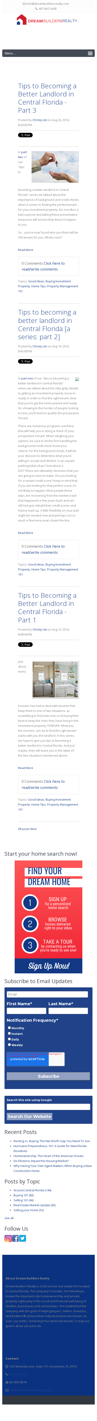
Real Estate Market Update (34, 1205)
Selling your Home (29, 1210)
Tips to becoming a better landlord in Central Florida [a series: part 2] (47, 324)
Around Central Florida (32, 1190)
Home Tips (38, 286)
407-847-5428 (17, 1374)
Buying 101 (24, 1195)
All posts (24, 829)
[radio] (47, 1028)
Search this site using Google (29, 1100)
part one (27, 378)
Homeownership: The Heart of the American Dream (48, 1156)
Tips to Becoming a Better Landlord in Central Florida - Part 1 (47, 607)
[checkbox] (47, 1036)
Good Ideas (36, 281)
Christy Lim (39, 120)
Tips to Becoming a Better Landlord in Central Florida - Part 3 (47, 98)
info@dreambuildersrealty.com (30, 1390)
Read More (25, 250)
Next (33, 829)
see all (9, 1218)
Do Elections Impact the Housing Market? (41, 1161)
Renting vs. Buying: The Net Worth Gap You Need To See (52, 1141)
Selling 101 (23, 1200)
